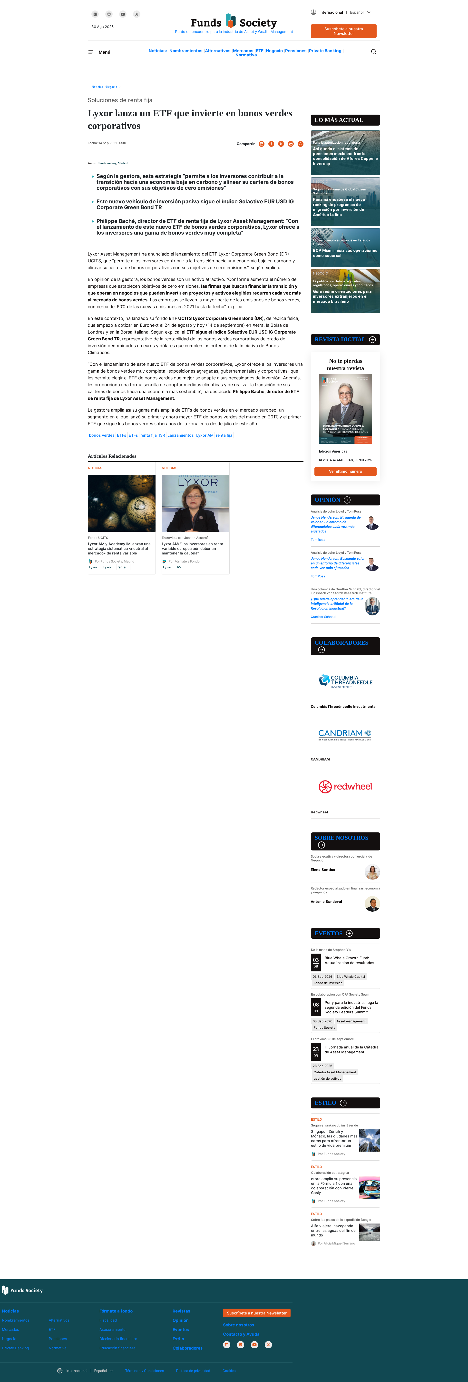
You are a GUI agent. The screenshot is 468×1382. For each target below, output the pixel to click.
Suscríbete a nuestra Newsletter (343, 31)
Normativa (246, 54)
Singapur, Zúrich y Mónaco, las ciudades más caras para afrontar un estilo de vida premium (334, 1138)
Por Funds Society (331, 1153)
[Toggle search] (374, 51)
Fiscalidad (108, 1320)
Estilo (325, 1103)
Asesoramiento (112, 1329)
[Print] (291, 144)
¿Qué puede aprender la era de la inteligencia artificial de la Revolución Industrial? (337, 604)
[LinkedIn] (95, 14)
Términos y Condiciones (144, 1371)
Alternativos (218, 50)
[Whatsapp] (300, 144)
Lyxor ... (95, 567)
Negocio (274, 50)
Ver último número (345, 471)
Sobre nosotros (341, 838)
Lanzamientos (180, 435)
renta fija (148, 435)
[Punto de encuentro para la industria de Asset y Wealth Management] (234, 23)
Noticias (10, 1311)
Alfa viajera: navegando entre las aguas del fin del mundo (334, 1230)
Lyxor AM (205, 435)
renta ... (123, 567)
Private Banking (325, 50)
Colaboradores (341, 643)
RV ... (181, 567)
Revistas (181, 1311)
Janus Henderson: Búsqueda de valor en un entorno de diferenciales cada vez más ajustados (336, 524)
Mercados (243, 50)
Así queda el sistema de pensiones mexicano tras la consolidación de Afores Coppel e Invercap (345, 156)
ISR (162, 435)
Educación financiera (117, 1348)
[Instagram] (109, 14)
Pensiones (296, 50)
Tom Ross (318, 540)
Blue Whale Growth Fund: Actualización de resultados (349, 960)
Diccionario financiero (118, 1338)
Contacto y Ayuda (241, 1334)
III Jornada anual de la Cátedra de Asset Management (352, 1049)
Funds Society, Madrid (113, 163)
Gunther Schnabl (323, 617)
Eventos (328, 933)
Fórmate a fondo (116, 1311)
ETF (259, 50)
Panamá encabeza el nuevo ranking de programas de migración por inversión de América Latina (339, 207)
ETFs (121, 435)
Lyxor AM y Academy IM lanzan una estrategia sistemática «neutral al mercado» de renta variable (119, 548)
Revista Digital (340, 339)
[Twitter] (136, 14)
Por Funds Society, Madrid (114, 561)
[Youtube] (123, 14)
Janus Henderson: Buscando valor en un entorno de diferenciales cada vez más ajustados (338, 563)
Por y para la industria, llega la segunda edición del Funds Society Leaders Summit (351, 1007)
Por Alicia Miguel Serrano (336, 1243)
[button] (344, 12)
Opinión (327, 500)
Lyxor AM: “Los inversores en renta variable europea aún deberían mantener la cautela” (192, 548)
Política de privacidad (193, 1371)
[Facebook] (271, 144)
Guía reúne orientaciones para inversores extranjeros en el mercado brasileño (342, 296)
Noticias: (158, 50)
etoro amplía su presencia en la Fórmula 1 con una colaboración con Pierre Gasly (334, 1185)
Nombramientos (186, 50)
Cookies (229, 1371)
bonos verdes (102, 435)
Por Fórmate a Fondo (184, 561)
